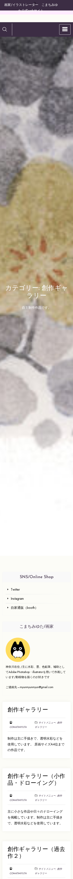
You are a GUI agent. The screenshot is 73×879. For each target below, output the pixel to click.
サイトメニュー (47, 722)
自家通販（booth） (24, 607)
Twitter (15, 589)
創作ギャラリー (28, 710)
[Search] (4, 29)
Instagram (17, 598)
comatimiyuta (18, 727)
